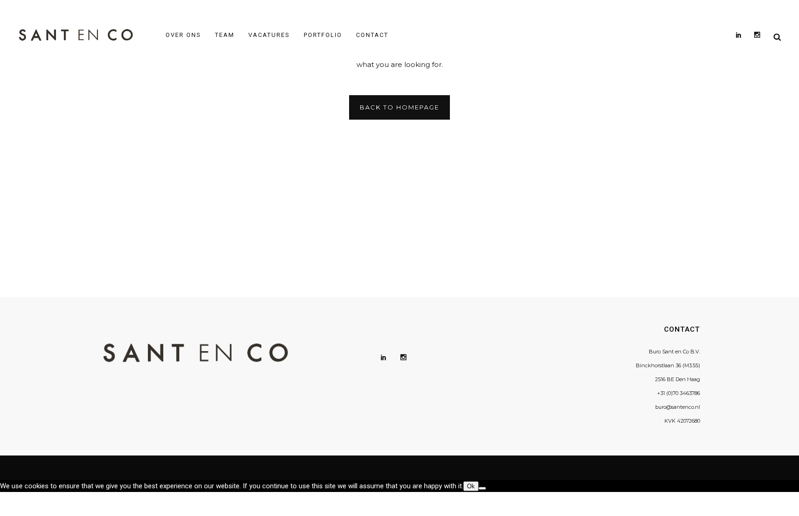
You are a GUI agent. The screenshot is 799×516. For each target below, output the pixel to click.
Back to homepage (399, 107)
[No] (482, 488)
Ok (471, 486)
